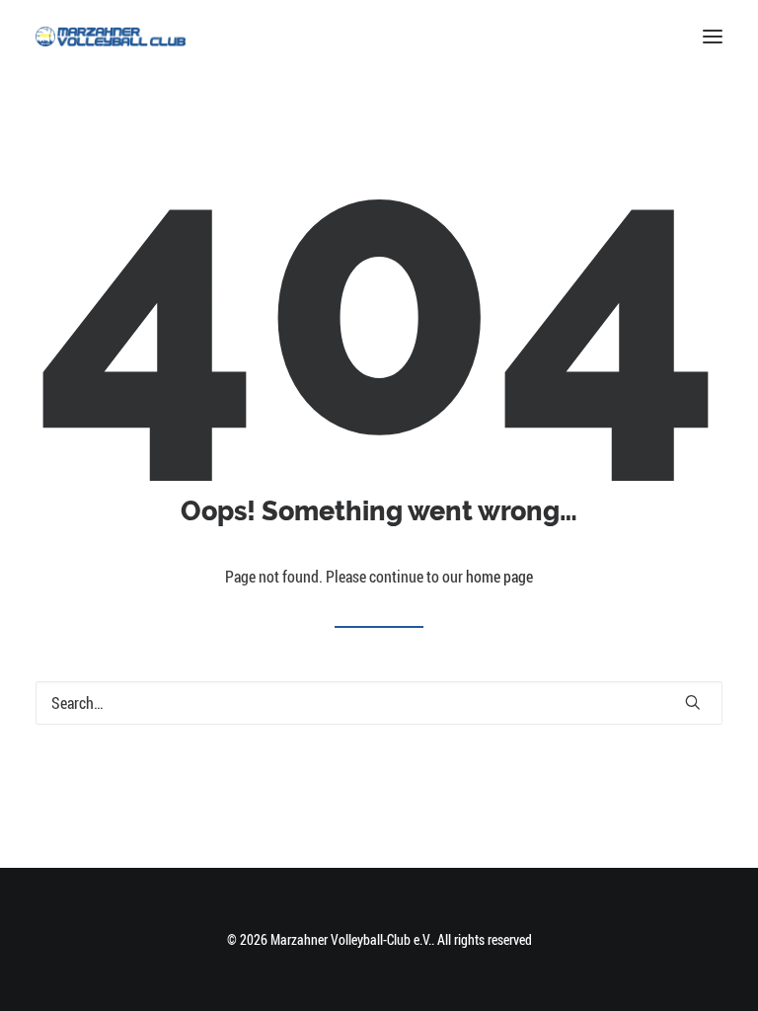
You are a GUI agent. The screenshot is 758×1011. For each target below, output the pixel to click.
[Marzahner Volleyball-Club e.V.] (111, 36)
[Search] (379, 703)
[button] (712, 36)
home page (499, 576)
